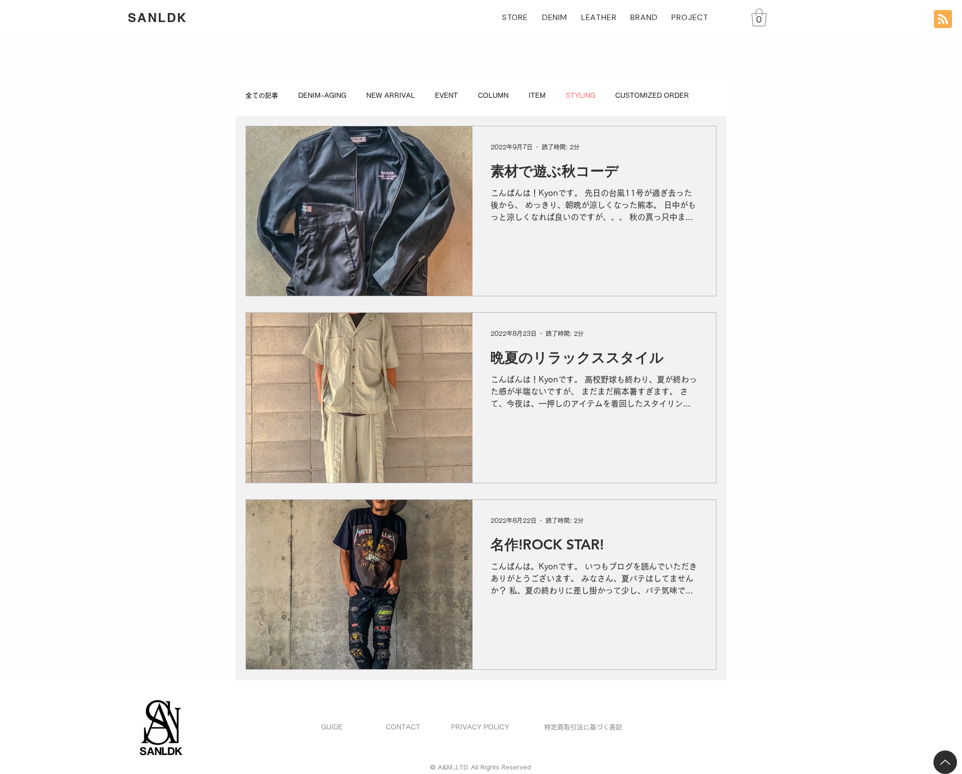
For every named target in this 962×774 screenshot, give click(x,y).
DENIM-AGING (322, 95)
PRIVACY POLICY (480, 727)
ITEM (537, 95)
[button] (759, 18)
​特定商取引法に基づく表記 (583, 727)
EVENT (446, 95)
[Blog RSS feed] (943, 19)
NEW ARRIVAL (390, 95)
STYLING (580, 95)
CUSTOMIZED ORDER (652, 95)
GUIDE (332, 727)
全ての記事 (262, 95)
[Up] (945, 762)
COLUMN (493, 95)
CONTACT (403, 727)
